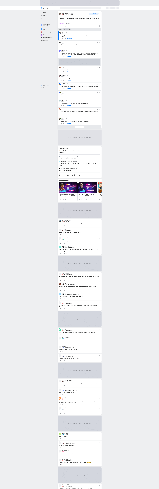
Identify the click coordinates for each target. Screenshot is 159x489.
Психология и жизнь (69, 174)
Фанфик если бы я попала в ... (67, 158)
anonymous (63, 168)
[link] (68, 191)
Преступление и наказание (71, 294)
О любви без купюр (68, 14)
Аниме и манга (70, 150)
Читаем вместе (69, 161)
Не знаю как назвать (65, 170)
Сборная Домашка (69, 239)
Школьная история (69, 168)
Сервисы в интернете (70, 347)
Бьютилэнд (67, 452)
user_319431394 (63, 150)
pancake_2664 (63, 161)
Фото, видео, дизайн (70, 339)
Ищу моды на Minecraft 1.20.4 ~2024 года (71, 176)
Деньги (66, 434)
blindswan (62, 174)
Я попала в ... (62, 152)
